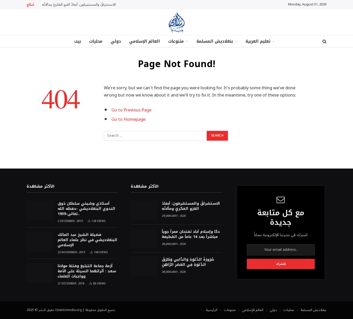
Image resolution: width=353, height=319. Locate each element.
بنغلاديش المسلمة (214, 41)
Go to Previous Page (131, 110)
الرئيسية (211, 310)
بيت (77, 41)
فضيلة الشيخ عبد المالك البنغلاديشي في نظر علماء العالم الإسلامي (87, 240)
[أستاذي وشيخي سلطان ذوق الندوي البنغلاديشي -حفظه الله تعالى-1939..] (40, 210)
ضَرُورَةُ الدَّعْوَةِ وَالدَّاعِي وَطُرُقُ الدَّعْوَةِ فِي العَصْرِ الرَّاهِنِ (188, 262)
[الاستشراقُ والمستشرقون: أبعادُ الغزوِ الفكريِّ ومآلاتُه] (144, 210)
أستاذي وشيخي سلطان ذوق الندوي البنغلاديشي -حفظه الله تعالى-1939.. (86, 209)
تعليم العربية (257, 41)
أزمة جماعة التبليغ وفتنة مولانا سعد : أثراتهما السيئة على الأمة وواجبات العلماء (87, 271)
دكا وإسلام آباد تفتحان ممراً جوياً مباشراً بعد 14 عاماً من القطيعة (191, 234)
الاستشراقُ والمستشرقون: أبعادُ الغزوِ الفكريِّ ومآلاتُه (79, 4)
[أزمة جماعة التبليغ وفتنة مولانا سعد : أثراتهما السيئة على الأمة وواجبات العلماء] (40, 273)
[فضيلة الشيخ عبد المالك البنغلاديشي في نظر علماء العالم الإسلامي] (40, 242)
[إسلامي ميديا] (176, 22)
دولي (116, 41)
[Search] (323, 41)
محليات (95, 41)
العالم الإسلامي (144, 41)
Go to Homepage (128, 119)
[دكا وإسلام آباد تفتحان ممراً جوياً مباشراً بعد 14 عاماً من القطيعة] (144, 239)
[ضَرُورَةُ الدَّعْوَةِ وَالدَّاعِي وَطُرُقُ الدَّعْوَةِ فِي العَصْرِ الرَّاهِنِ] (144, 266)
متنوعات (176, 41)
